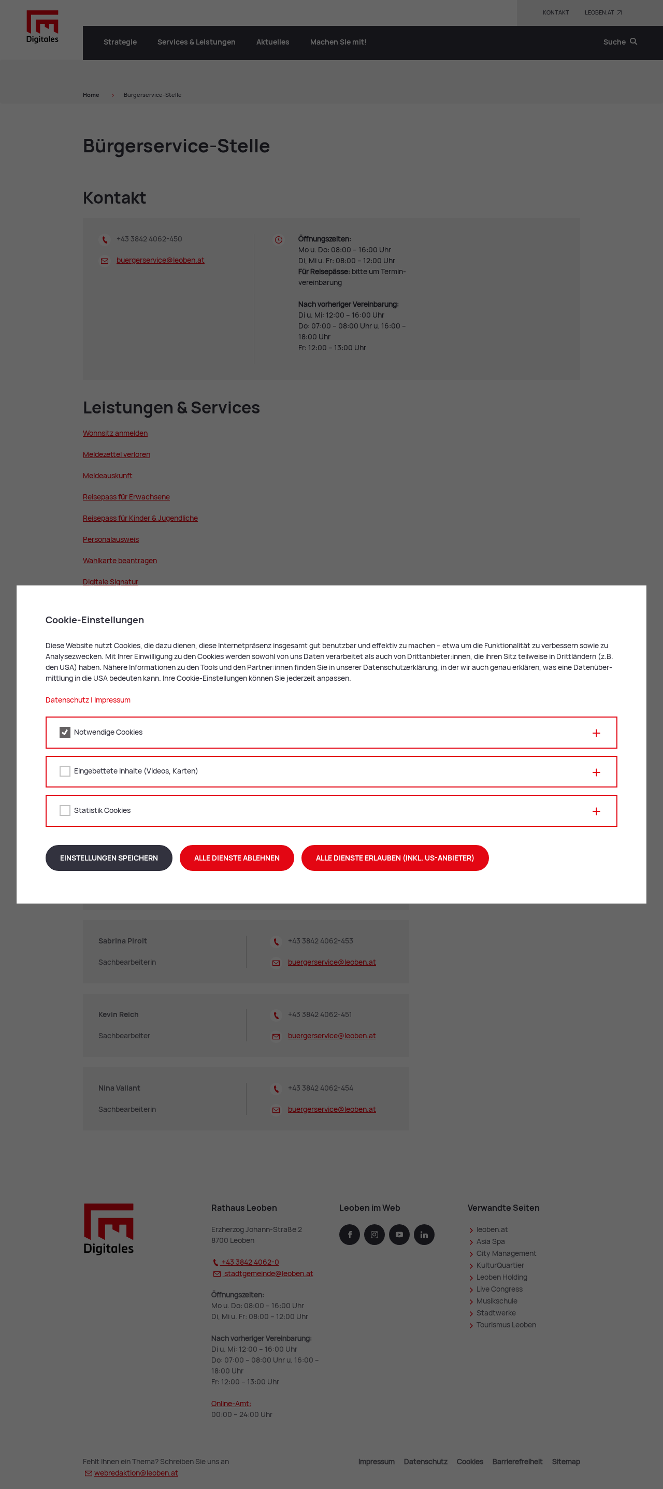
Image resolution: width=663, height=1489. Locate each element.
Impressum (112, 700)
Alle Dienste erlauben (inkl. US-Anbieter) (395, 858)
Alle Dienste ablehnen (237, 858)
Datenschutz (67, 700)
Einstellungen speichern (109, 858)
